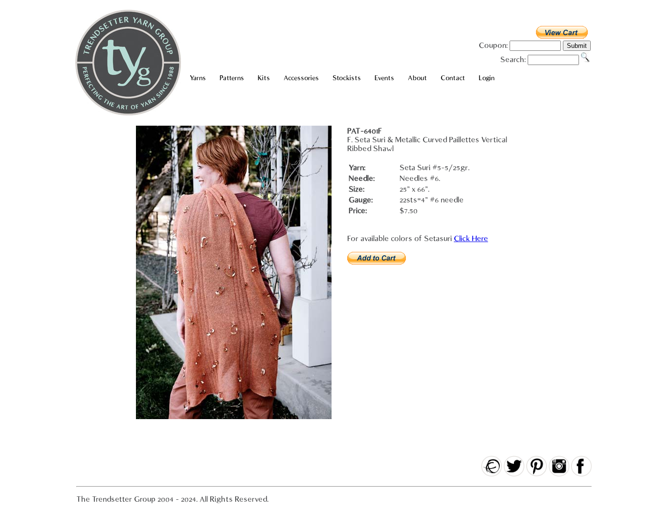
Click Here (471, 238)
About (417, 78)
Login (486, 78)
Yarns (198, 78)
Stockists (347, 78)
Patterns (232, 78)
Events (384, 78)
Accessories (301, 78)
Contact (453, 78)
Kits (264, 78)
